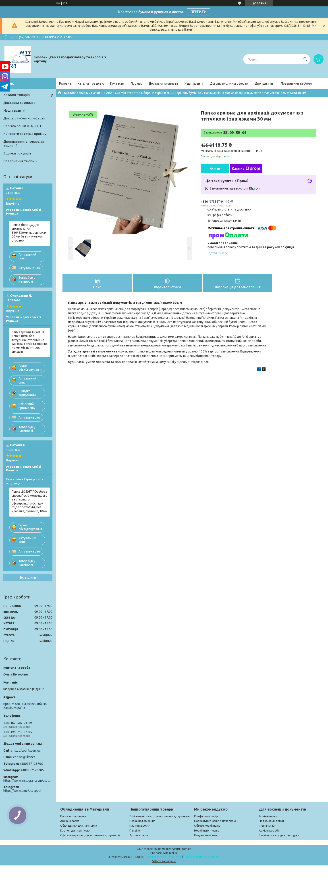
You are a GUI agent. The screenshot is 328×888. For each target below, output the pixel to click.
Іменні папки (267, 825)
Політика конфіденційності (201, 856)
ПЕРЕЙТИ (198, 12)
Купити (215, 168)
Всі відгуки (28, 577)
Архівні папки (268, 816)
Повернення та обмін (296, 83)
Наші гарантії (194, 83)
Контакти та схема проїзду (24, 133)
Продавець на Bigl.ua (164, 852)
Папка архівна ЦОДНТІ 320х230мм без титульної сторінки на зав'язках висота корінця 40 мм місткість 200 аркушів (30, 342)
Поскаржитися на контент (164, 856)
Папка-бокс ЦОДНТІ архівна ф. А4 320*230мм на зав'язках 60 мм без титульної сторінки (29, 232)
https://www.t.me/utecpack (22, 790)
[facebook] (259, 370)
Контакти (117, 83)
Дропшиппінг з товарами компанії (23, 144)
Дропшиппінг (264, 83)
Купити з (238, 168)
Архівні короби (269, 830)
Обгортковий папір (207, 825)
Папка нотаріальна (73, 816)
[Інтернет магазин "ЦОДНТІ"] (17, 59)
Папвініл (135, 830)
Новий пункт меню (206, 830)
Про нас (136, 83)
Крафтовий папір (206, 816)
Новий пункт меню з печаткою (215, 820)
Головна (65, 83)
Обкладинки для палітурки (78, 825)
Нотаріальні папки (271, 820)
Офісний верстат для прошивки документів (90, 835)
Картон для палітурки (75, 830)
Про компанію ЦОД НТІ (22, 126)
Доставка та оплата (163, 83)
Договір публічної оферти (229, 83)
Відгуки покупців (17, 153)
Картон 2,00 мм (139, 825)
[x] (264, 370)
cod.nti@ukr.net (24, 757)
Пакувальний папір (206, 835)
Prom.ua (186, 848)
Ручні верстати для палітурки (279, 835)
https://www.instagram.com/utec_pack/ (27, 780)
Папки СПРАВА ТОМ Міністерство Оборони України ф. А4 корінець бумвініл (146, 93)
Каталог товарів (89, 83)
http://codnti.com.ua (27, 750)
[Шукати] (305, 59)
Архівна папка (69, 820)
